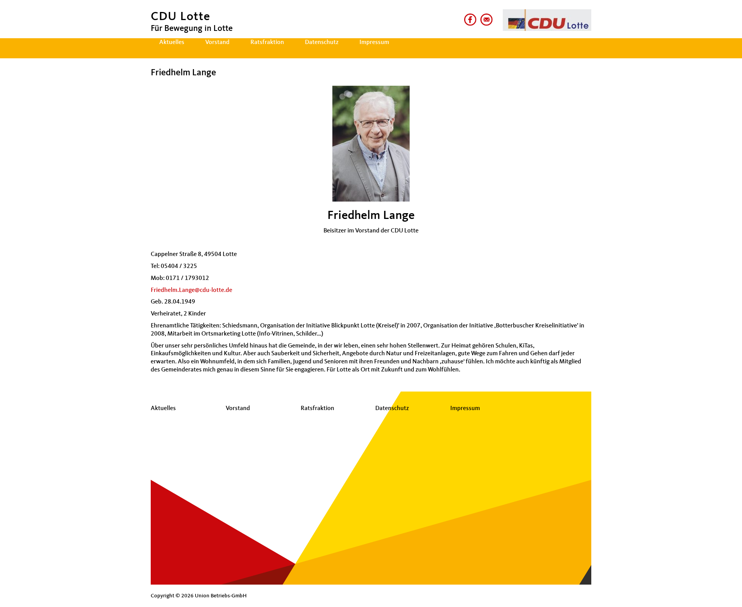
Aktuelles (171, 42)
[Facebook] (469, 16)
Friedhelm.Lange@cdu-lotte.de (191, 290)
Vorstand (217, 42)
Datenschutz (322, 42)
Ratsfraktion (267, 42)
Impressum (374, 42)
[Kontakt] (485, 16)
